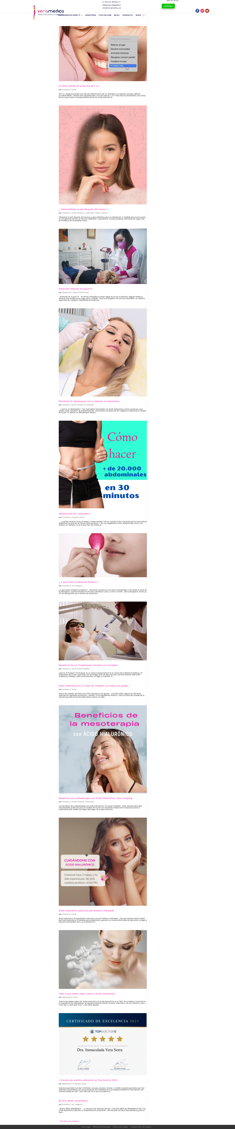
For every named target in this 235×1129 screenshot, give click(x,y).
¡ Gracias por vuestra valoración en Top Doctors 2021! (88, 1080)
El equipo (76, 1083)
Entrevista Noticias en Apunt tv (75, 289)
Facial (74, 89)
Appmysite (66, 292)
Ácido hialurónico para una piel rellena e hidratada (86, 910)
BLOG (117, 15)
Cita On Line (105, 15)
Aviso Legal (85, 1127)
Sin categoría (77, 585)
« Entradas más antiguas (69, 1121)
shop (138, 15)
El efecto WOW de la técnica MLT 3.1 (79, 86)
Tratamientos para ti (68, 15)
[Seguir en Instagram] (202, 11)
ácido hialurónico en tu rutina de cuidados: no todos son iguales (94, 686)
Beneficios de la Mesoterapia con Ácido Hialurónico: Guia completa (95, 798)
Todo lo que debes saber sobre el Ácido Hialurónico (87, 994)
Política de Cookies (120, 1127)
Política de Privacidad (101, 1127)
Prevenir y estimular (85, 213)
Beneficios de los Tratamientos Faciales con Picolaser (88, 665)
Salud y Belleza (83, 668)
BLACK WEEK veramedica (73, 1101)
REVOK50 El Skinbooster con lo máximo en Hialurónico (89, 401)
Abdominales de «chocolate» (74, 513)
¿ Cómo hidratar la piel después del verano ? (83, 209)
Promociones (83, 292)
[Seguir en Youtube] (207, 11)
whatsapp (168, 6)
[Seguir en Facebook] (197, 11)
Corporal (75, 517)
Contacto (127, 15)
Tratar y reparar (101, 213)
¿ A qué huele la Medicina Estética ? (79, 582)
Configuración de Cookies (140, 1127)
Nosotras (90, 15)
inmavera (66, 89)
